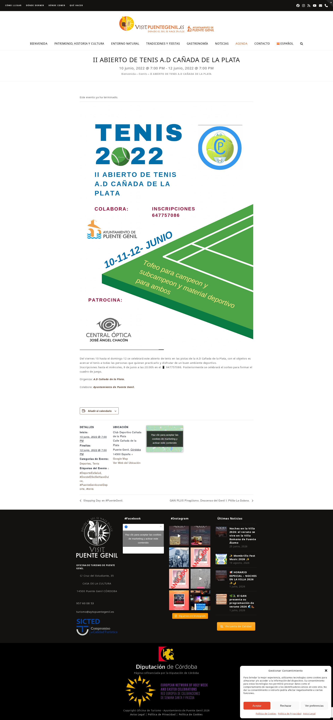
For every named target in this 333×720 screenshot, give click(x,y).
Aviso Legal (309, 713)
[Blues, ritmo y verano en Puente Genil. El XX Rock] (200, 600)
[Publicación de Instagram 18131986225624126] (200, 579)
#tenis (90, 489)
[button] (326, 670)
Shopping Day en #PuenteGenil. (103, 500)
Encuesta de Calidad (238, 626)
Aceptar (257, 705)
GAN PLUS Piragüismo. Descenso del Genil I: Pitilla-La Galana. (210, 500)
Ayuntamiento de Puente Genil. (114, 387)
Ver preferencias (314, 705)
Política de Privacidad (289, 713)
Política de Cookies (266, 713)
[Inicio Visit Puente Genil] (97, 537)
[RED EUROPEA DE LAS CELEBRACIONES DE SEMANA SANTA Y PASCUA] (166, 706)
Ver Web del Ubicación (127, 462)
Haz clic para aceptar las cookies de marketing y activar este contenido (164, 438)
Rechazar (285, 705)
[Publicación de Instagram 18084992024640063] (200, 557)
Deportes (85, 463)
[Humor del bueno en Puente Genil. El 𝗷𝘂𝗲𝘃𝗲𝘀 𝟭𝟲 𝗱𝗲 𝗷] (179, 600)
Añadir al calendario (100, 411)
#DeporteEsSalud (90, 473)
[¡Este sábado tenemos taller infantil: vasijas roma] (200, 536)
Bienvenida (128, 74)
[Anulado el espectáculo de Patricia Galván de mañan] (179, 579)
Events (143, 74)
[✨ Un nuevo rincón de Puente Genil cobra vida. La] (179, 557)
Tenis (96, 463)
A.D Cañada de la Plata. (109, 379)
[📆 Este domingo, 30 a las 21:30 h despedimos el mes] (179, 536)
